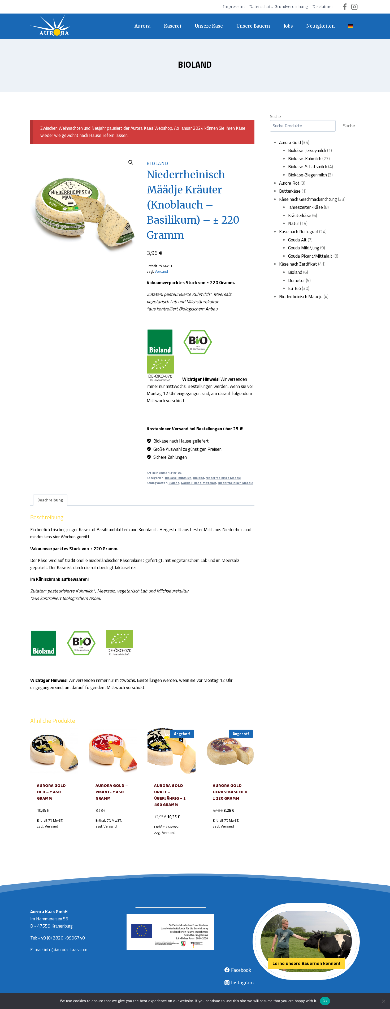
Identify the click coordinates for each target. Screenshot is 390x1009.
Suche (275, 116)
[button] (131, 162)
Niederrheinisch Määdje (223, 477)
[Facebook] (345, 7)
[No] (383, 1001)
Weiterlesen (54, 838)
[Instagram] (354, 7)
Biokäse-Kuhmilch (178, 477)
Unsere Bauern (253, 26)
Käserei (172, 26)
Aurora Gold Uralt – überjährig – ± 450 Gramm (170, 795)
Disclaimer (323, 6)
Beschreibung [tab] (50, 500)
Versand (161, 271)
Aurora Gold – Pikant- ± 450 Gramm (112, 792)
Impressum (234, 6)
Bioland (195, 64)
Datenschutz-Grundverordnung (278, 6)
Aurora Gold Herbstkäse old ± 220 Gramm (230, 792)
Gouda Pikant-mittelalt (198, 482)
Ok (325, 1001)
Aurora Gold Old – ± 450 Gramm (51, 792)
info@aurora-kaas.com (65, 949)
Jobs (288, 26)
